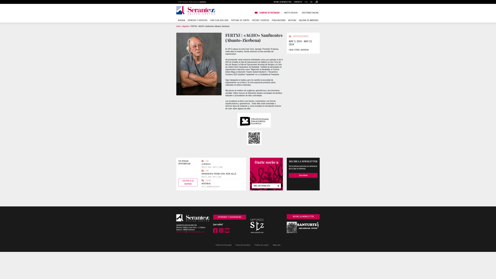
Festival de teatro (240, 20)
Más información (262, 186)
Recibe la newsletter (282, 2)
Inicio (178, 26)
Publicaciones (279, 20)
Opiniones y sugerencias (229, 217)
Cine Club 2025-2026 (219, 20)
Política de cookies (262, 245)
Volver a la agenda (188, 182)
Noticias (292, 20)
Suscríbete (303, 175)
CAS (306, 2)
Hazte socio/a (290, 12)
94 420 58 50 (181, 232)
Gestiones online (310, 12)
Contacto (298, 2)
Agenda (186, 26)
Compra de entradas (269, 12)
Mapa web (276, 245)
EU (311, 2)
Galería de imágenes (308, 20)
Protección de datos (243, 245)
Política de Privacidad (223, 245)
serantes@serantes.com (196, 232)
